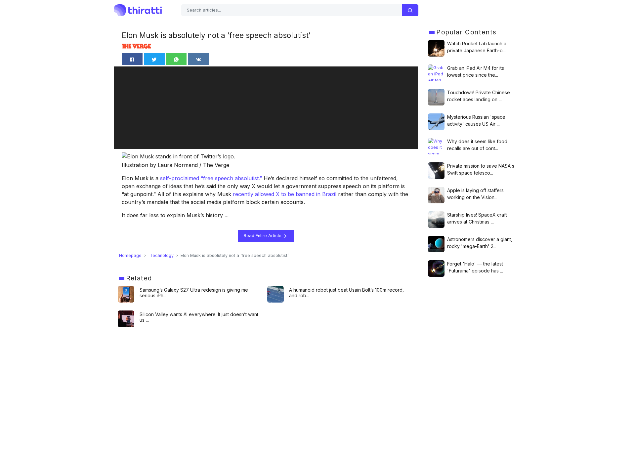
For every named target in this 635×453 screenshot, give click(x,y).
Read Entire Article (263, 235)
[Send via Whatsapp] (176, 59)
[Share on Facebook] (132, 59)
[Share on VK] (198, 59)
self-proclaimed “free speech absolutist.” (211, 178)
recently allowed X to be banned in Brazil (284, 194)
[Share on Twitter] (154, 59)
